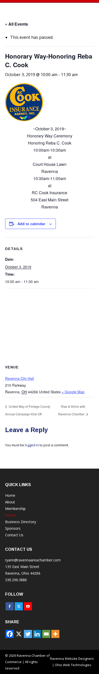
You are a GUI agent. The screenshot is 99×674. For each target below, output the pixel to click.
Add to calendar (31, 223)
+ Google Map (73, 391)
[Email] (46, 634)
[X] (19, 634)
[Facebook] (10, 634)
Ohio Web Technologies (73, 665)
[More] (55, 634)
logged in (32, 445)
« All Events (16, 24)
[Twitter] (28, 634)
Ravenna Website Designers (72, 658)
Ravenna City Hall (19, 378)
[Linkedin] (37, 634)
